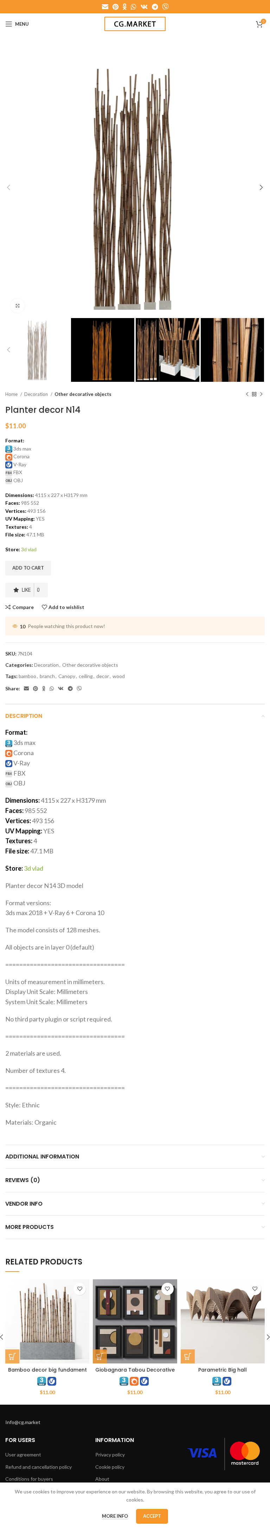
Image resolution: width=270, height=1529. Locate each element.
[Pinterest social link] (115, 6)
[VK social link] (144, 6)
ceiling (86, 676)
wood (118, 676)
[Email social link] (105, 6)
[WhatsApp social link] (134, 6)
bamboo (27, 676)
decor (102, 676)
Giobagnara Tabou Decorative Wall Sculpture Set (135, 1373)
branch (47, 676)
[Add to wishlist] (79, 1289)
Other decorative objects (82, 394)
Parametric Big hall (222, 1369)
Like (31, 590)
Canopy (66, 676)
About (102, 1479)
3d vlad (29, 549)
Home (12, 394)
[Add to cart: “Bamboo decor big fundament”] (12, 1356)
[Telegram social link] (155, 6)
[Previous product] (247, 394)
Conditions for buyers (29, 1479)
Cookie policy (109, 1467)
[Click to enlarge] (18, 306)
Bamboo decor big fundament (47, 1369)
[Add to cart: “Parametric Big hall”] (188, 1356)
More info (115, 1516)
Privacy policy (110, 1454)
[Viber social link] (165, 6)
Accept (152, 1516)
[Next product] (261, 394)
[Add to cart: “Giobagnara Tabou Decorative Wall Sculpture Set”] (100, 1356)
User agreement (23, 1454)
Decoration (36, 394)
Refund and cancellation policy (38, 1467)
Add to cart (28, 568)
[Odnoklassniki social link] (125, 6)
